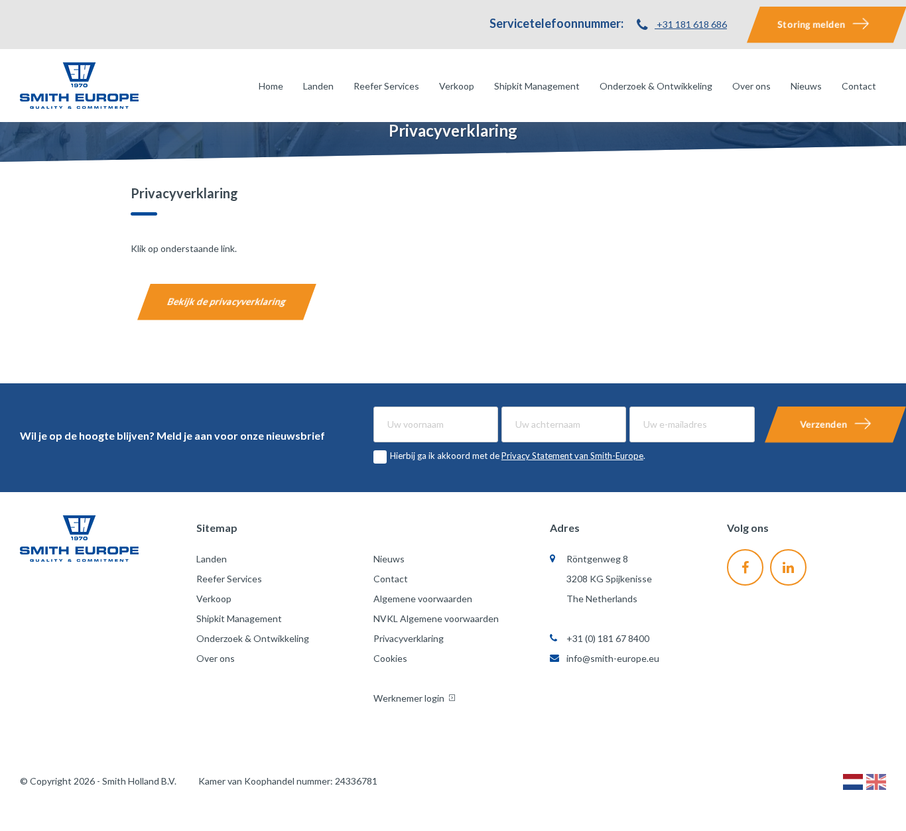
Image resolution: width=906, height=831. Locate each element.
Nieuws (806, 86)
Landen (318, 86)
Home (271, 86)
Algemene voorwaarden (422, 598)
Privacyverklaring (408, 638)
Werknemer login (409, 698)
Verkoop (456, 86)
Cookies (390, 658)
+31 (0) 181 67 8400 (607, 638)
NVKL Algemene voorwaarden (436, 618)
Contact (859, 86)
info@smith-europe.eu (612, 658)
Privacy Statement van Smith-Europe (572, 455)
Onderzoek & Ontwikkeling (656, 86)
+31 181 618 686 (691, 24)
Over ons (751, 86)
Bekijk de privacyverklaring (227, 301)
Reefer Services (386, 86)
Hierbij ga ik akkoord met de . (517, 455)
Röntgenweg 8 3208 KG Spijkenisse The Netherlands (609, 578)
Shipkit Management (537, 86)
